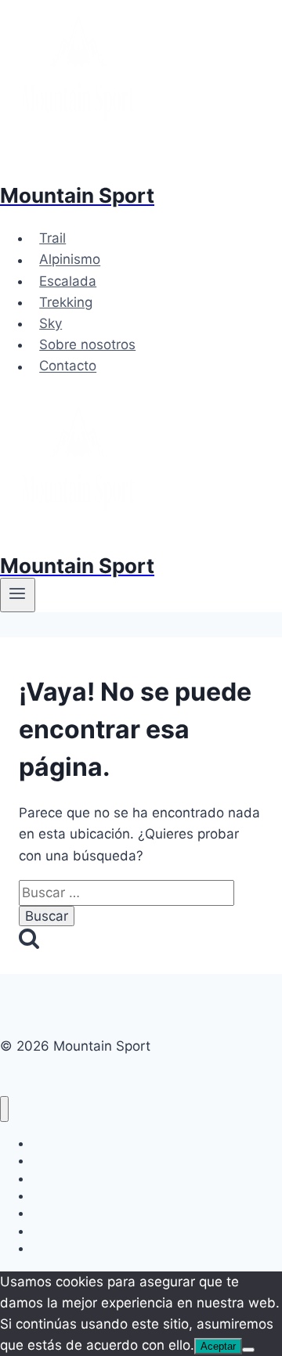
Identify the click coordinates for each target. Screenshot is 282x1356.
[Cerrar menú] (4, 1109)
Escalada (67, 281)
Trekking (65, 302)
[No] (248, 1349)
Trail (52, 238)
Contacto (67, 366)
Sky (50, 323)
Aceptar (218, 1346)
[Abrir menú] (17, 595)
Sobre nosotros (87, 344)
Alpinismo (69, 260)
